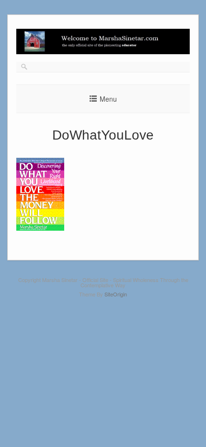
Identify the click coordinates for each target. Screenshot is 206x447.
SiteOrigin (115, 294)
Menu (108, 99)
